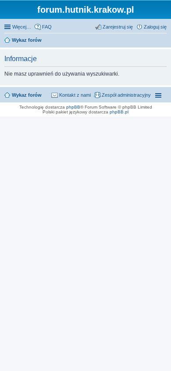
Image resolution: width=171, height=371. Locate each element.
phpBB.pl (119, 111)
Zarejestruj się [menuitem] (118, 26)
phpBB (73, 107)
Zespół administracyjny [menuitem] (126, 95)
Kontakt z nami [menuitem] (75, 95)
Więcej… (21, 26)
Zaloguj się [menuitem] (155, 26)
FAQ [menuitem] (47, 26)
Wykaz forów (27, 95)
